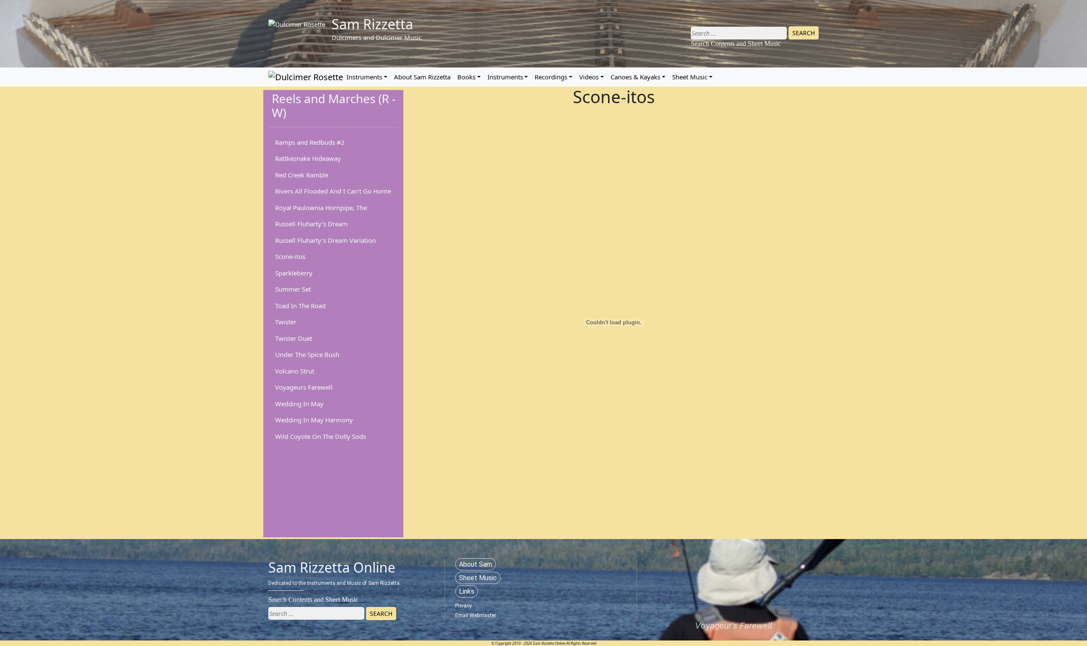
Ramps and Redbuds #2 (310, 142)
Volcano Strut (294, 371)
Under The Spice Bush (307, 354)
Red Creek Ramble (301, 175)
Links (466, 591)
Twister (285, 321)
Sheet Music (689, 77)
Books (466, 77)
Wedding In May (299, 403)
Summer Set (293, 289)
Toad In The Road (300, 305)
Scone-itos (290, 256)
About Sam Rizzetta (422, 77)
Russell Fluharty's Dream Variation (325, 240)
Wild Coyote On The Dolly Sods (320, 436)
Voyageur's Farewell (733, 626)
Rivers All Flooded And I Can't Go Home (333, 191)
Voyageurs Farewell (303, 387)
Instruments (364, 77)
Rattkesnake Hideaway (308, 158)
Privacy (463, 606)
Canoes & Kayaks (635, 77)
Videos (589, 77)
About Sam (475, 564)
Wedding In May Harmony (314, 420)
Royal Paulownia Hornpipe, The (321, 207)
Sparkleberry (294, 273)
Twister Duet (293, 338)
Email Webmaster (475, 615)
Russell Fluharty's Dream (311, 223)
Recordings (551, 77)
